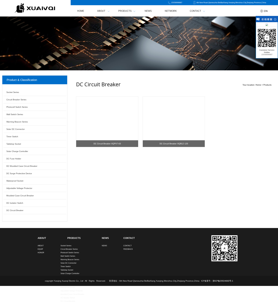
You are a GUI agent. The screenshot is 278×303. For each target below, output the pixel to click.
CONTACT (195, 11)
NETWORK (171, 11)
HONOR (41, 253)
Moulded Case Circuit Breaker (20, 195)
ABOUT (101, 11)
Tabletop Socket (13, 144)
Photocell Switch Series (17, 107)
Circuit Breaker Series (16, 99)
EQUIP (40, 249)
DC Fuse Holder (13, 159)
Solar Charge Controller (17, 151)
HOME (80, 11)
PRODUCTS (125, 11)
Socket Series (12, 92)
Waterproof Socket (14, 181)
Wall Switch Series (14, 114)
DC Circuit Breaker (14, 210)
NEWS (148, 11)
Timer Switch (12, 136)
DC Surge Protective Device (19, 173)
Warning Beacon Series (17, 122)
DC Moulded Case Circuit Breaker (21, 166)
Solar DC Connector (15, 129)
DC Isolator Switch (14, 203)
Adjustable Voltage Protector (19, 188)
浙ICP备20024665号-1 (223, 281)
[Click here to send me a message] (267, 25)
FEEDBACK (128, 249)
